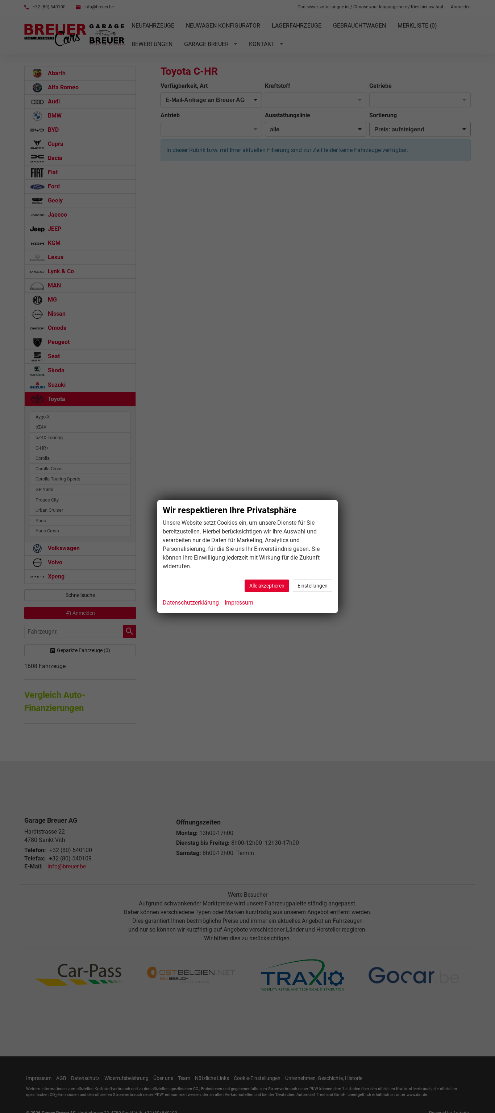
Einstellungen (313, 586)
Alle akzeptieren (266, 586)
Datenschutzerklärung (191, 602)
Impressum (239, 602)
